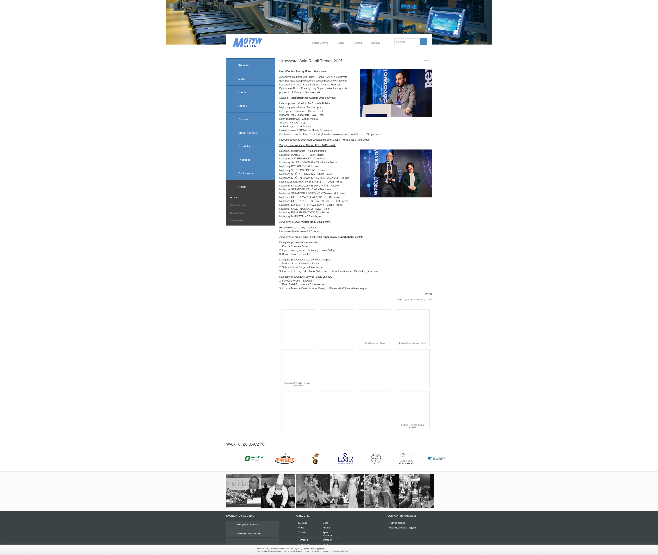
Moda (325, 523)
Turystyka (303, 540)
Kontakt (375, 42)
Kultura (326, 527)
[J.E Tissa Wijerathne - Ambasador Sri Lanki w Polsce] (243, 491)
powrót (427, 60)
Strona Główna (320, 42)
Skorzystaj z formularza (247, 524)
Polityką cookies (318, 548)
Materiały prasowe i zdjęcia (402, 527)
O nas (341, 42)
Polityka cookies (397, 523)
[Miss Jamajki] (347, 491)
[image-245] (278, 491)
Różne (326, 544)
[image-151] (416, 491)
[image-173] (313, 491)
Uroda (301, 527)
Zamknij (399, 549)
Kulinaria (302, 523)
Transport (327, 540)
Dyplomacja (304, 544)
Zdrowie (302, 532)
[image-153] (382, 491)
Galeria (358, 42)
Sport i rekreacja (327, 533)
